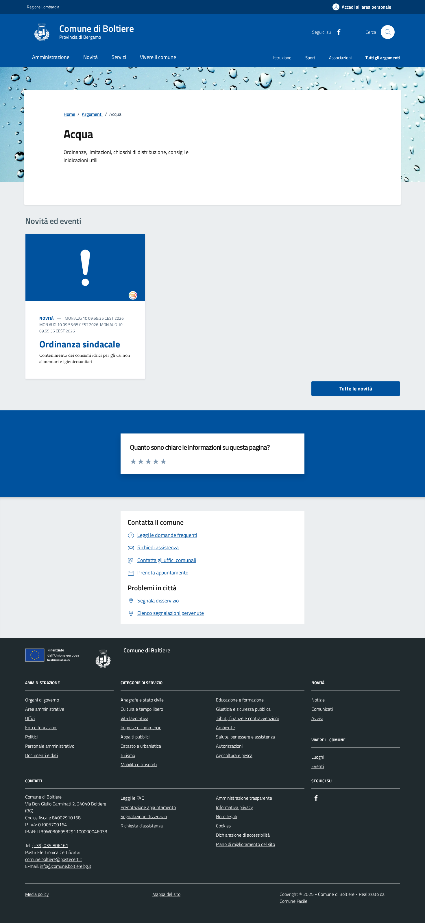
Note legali (226, 816)
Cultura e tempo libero (142, 709)
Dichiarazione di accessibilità (243, 834)
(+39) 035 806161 (50, 845)
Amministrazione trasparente (244, 797)
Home (69, 114)
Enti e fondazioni (41, 727)
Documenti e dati (41, 755)
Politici (31, 736)
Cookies (223, 825)
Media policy (37, 894)
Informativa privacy (234, 807)
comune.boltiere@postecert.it (53, 859)
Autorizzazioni (229, 746)
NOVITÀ (46, 318)
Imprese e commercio (141, 727)
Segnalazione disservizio (144, 816)
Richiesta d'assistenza (142, 825)
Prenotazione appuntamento (148, 807)
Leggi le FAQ (133, 797)
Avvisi (317, 718)
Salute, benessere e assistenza (245, 736)
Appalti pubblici (135, 736)
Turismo (128, 755)
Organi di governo (42, 699)
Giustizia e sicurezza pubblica (243, 709)
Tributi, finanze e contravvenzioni (247, 718)
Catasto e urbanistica (141, 746)
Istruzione (282, 57)
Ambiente (225, 727)
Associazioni (340, 57)
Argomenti (92, 114)
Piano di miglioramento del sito (245, 844)
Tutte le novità (355, 388)
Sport (310, 57)
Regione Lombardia (43, 7)
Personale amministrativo (49, 746)
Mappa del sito (166, 894)
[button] (362, 7)
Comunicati (322, 709)
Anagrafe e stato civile (142, 699)
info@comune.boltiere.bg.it (65, 866)
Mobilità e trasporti (139, 764)
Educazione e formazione (240, 699)
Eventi (317, 766)
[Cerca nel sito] (388, 32)
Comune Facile (293, 901)
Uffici (30, 718)
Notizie (318, 699)
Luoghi (317, 756)
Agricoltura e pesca (234, 755)
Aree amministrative (44, 709)
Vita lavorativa (134, 718)
